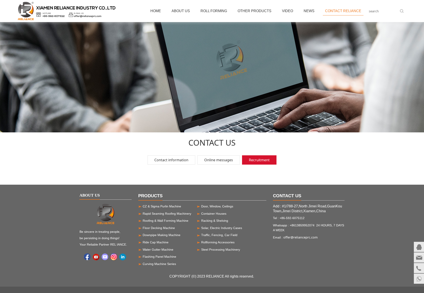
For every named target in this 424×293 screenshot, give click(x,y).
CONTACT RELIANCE (343, 11)
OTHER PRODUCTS (254, 11)
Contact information (171, 160)
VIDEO (287, 11)
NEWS (309, 11)
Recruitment (259, 160)
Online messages (218, 160)
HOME (155, 11)
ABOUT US (181, 11)
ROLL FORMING (214, 11)
